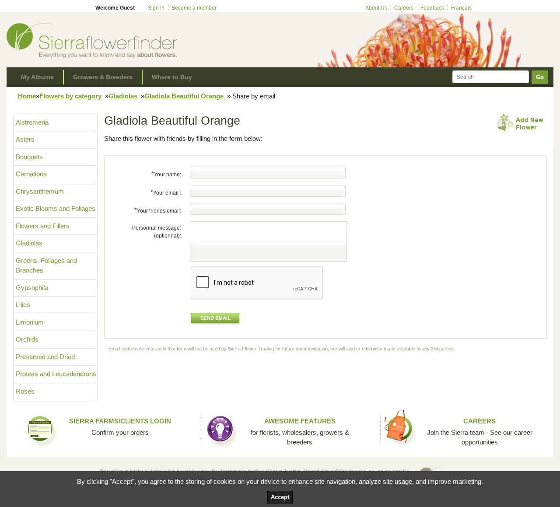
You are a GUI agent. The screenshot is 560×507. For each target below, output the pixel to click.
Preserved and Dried (45, 356)
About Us (376, 8)
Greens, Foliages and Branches (46, 265)
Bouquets (29, 157)
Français (461, 8)
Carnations (31, 174)
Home (27, 96)
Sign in (156, 8)
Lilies (23, 304)
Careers (403, 8)
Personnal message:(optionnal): (156, 232)
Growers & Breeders (103, 76)
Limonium (30, 322)
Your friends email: (157, 210)
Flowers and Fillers (43, 226)
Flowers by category (71, 96)
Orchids (27, 339)
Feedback (432, 8)
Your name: (166, 174)
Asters (25, 139)
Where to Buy (172, 76)
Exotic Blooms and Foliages (55, 208)
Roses (25, 391)
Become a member (194, 8)
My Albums (37, 76)
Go (540, 77)
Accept (280, 497)
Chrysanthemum (40, 191)
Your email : (165, 192)
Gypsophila (32, 287)
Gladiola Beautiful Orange (184, 96)
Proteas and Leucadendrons (56, 374)
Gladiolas (123, 96)
